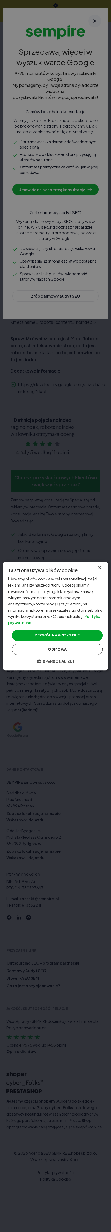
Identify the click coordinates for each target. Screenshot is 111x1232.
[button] (55, 661)
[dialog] (55, 616)
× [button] (100, 568)
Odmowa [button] (57, 649)
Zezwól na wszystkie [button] (57, 635)
